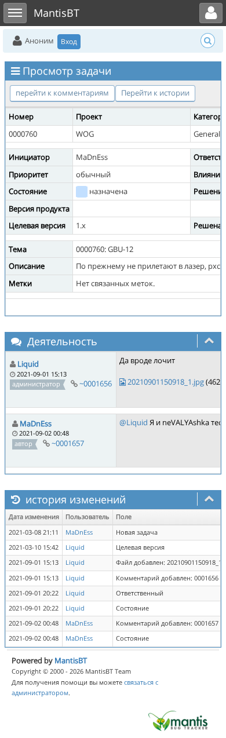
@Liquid (133, 422)
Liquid (28, 364)
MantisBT (70, 660)
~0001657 (68, 443)
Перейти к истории (155, 92)
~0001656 (95, 383)
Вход (69, 41)
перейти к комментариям (62, 92)
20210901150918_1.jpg (165, 382)
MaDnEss (36, 423)
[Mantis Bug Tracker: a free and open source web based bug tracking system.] (177, 720)
